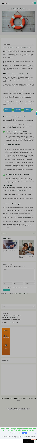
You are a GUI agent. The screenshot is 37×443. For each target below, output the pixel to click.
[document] (18, 221)
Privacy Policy (7, 436)
